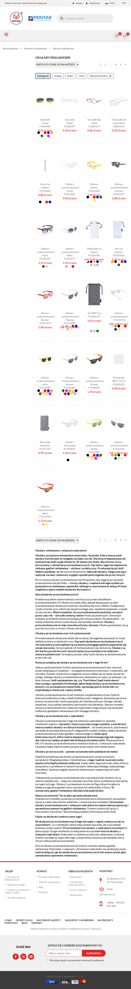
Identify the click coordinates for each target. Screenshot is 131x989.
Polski (112, 3)
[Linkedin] (31, 957)
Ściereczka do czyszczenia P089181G (119, 123)
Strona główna (10, 48)
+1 (78, 393)
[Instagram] (23, 957)
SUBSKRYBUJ (93, 953)
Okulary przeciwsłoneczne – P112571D (120, 316)
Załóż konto (27, 3)
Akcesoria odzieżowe (35, 48)
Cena (81, 75)
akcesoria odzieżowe (73, 571)
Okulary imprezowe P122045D (70, 445)
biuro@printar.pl (107, 894)
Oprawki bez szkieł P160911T (94, 123)
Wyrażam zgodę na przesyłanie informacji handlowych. (77, 960)
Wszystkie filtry (99, 75)
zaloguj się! (42, 3)
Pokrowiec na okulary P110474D (94, 252)
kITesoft (79, 976)
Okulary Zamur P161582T (94, 187)
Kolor (70, 75)
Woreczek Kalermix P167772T (45, 445)
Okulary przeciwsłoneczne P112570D (120, 445)
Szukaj (58, 75)
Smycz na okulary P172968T (45, 187)
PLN (124, 3)
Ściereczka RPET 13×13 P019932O (118, 381)
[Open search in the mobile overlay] (85, 18)
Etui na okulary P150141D (119, 252)
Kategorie (43, 75)
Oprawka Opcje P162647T (69, 123)
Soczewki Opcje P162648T (45, 123)
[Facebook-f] (16, 957)
